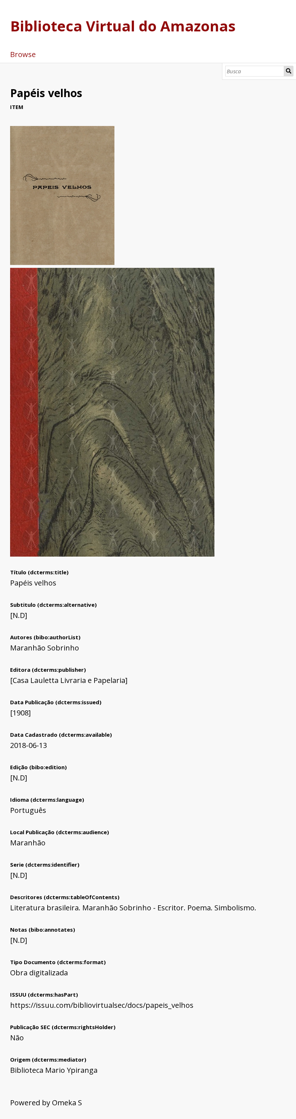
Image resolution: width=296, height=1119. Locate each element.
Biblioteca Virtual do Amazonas (123, 26)
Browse (23, 54)
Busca (288, 71)
